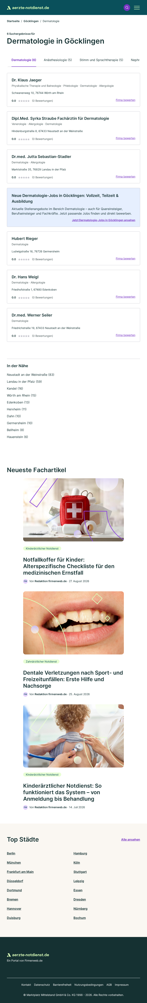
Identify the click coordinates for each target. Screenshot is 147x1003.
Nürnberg (80, 908)
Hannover (14, 908)
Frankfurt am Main (20, 872)
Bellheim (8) (15, 430)
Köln (77, 862)
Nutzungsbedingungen (88, 984)
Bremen (12, 899)
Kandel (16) (15, 388)
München (14, 862)
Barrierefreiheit (62, 984)
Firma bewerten (125, 100)
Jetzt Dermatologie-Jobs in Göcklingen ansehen (103, 220)
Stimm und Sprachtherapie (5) (101, 60)
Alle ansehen (130, 839)
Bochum (80, 918)
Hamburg (80, 853)
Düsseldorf (15, 881)
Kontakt (26, 984)
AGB (109, 984)
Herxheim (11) (17, 409)
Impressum (122, 984)
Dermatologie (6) (23, 60)
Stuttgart (80, 872)
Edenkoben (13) (18, 402)
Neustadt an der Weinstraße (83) (30, 375)
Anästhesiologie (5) (58, 60)
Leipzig (79, 881)
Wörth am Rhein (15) (21, 395)
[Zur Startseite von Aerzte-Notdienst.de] (28, 7)
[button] (127, 7)
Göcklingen (31, 21)
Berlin (11, 853)
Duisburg (13, 918)
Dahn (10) (14, 416)
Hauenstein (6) (17, 437)
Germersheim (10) (20, 423)
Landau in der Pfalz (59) (24, 381)
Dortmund (14, 890)
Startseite (13, 21)
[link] (73, 90)
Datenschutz (42, 984)
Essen (78, 890)
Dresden (80, 899)
